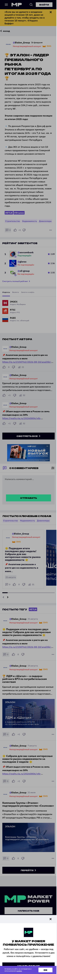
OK (46, 970)
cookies (19, 971)
